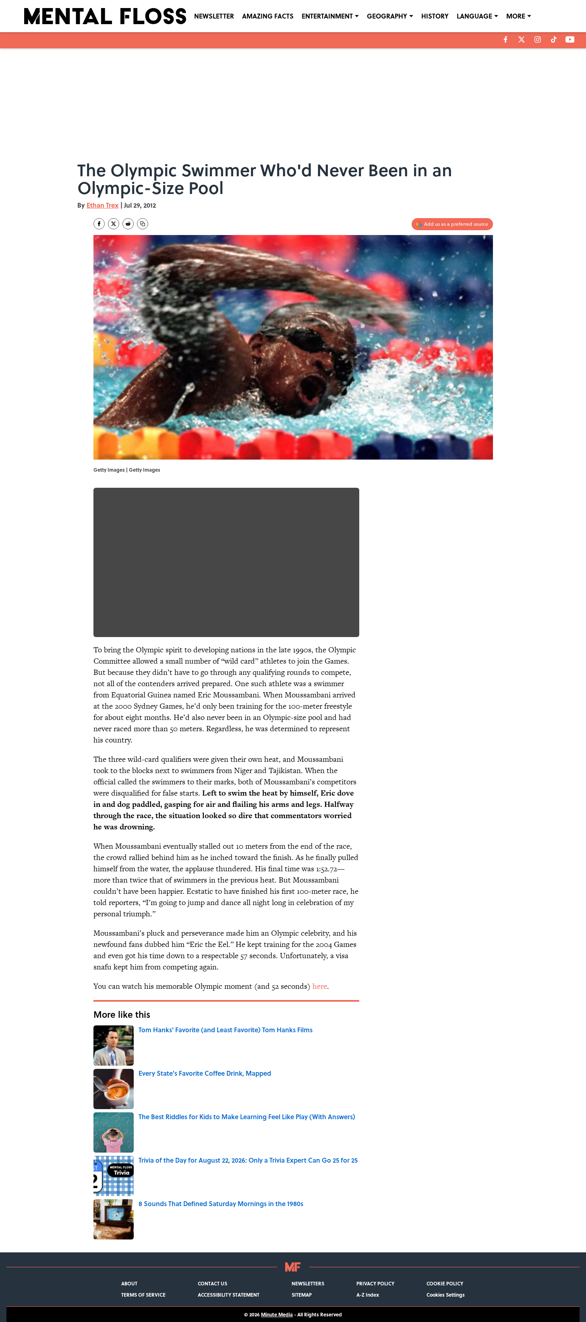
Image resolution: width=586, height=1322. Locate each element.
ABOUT (129, 1283)
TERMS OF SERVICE (143, 1294)
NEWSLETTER (214, 16)
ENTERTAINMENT (327, 16)
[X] (521, 39)
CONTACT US (212, 1283)
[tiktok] (554, 39)
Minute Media (277, 1314)
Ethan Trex (103, 205)
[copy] (142, 223)
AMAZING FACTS (268, 16)
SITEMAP (302, 1294)
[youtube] (570, 39)
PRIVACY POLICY (375, 1283)
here (320, 986)
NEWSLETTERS (308, 1283)
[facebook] (505, 39)
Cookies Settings (446, 1294)
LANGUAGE (474, 16)
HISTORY (435, 16)
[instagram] (537, 39)
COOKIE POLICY (445, 1283)
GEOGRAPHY (387, 16)
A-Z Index (367, 1294)
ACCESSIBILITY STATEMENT (228, 1294)
